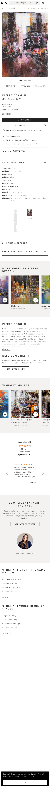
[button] (47, 3)
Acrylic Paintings (9, 615)
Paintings (22, 8)
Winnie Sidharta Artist (11, 587)
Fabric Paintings (9, 628)
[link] (37, 3)
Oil (20, 171)
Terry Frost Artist (9, 583)
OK (25, 782)
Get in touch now (16, 369)
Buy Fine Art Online (9, 8)
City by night (16, 306)
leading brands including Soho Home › (27, 144)
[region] (25, 473)
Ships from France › (31, 140)
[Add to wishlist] (45, 125)
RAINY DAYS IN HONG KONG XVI (22, 420)
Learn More (32, 776)
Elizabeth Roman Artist (12, 579)
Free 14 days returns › (13, 136)
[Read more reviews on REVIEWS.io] (25, 455)
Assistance (10, 86)
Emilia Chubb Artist (10, 591)
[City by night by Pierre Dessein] (25, 289)
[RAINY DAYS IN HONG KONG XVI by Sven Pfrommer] (25, 404)
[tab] (25, 162)
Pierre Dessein (33, 8)
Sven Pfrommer (19, 422)
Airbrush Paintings (10, 619)
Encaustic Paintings (11, 624)
